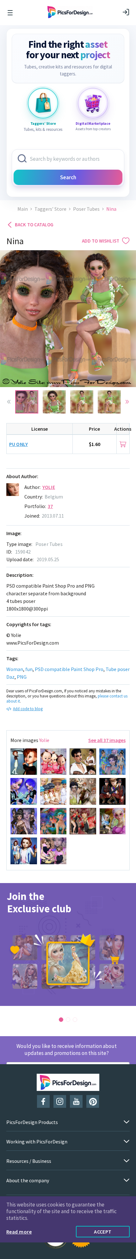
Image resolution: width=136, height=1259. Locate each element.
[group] (68, 944)
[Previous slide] (8, 401)
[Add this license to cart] (123, 444)
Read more (19, 1231)
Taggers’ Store (50, 209)
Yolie (48, 487)
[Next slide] (127, 401)
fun (29, 669)
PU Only (18, 444)
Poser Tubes (86, 209)
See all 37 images (107, 740)
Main (22, 209)
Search (68, 177)
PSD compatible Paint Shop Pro (69, 669)
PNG (22, 677)
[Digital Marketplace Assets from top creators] (93, 103)
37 (50, 506)
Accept (103, 1231)
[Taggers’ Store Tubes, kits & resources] (43, 103)
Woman (14, 669)
